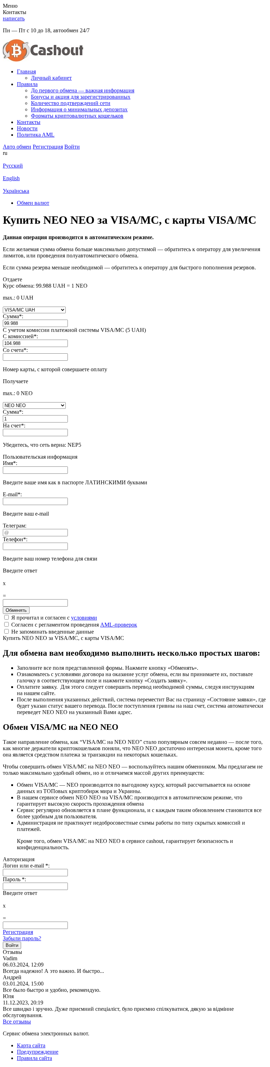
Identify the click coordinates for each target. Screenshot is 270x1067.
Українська (16, 191)
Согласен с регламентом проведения (73, 625)
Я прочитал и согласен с (53, 618)
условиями (84, 618)
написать (14, 18)
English (11, 178)
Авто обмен (17, 147)
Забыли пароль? (22, 938)
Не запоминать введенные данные (52, 632)
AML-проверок (118, 625)
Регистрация (18, 932)
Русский (13, 166)
